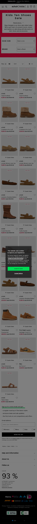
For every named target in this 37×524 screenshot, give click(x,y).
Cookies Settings (18, 273)
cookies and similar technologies (15, 258)
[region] (18, 262)
